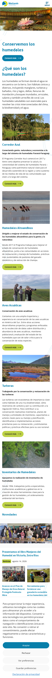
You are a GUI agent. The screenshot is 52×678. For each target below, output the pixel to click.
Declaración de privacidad (26, 674)
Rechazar (26, 653)
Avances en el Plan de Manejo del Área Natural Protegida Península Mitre (13, 590)
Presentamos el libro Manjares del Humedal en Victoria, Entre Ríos (21, 553)
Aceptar (26, 645)
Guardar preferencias (26, 668)
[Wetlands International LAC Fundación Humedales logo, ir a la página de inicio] (10, 3)
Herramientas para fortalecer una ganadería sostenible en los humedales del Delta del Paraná (37, 592)
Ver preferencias (26, 660)
